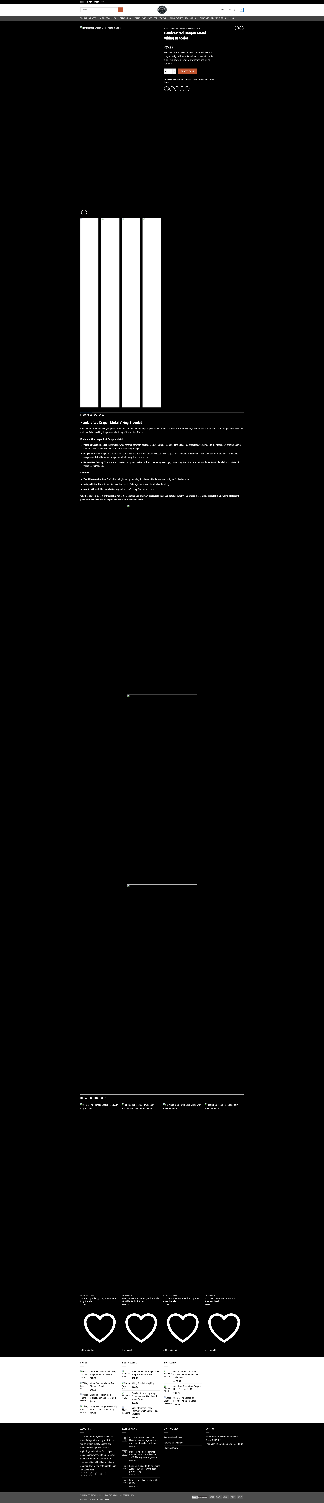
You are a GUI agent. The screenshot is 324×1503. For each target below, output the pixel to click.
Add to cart (187, 71)
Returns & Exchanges (174, 1442)
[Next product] (237, 28)
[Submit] (120, 9)
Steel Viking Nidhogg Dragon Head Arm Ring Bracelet (98, 1300)
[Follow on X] (98, 1474)
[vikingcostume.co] (162, 10)
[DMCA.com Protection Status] (200, 1497)
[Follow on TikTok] (93, 1474)
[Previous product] (241, 28)
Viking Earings (176, 18)
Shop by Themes (178, 28)
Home (166, 28)
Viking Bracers (203, 79)
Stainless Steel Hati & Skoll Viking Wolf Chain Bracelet (181, 1300)
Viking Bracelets (108, 18)
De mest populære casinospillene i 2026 (144, 1481)
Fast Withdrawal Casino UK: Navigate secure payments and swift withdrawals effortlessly (143, 1440)
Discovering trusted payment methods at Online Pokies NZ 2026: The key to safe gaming (143, 1454)
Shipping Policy (171, 1448)
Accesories (190, 18)
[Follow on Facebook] (234, 2)
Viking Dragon (194, 28)
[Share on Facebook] (166, 88)
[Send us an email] (242, 2)
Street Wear (160, 18)
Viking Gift (204, 18)
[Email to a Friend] (176, 88)
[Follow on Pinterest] (103, 1474)
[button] (221, 10)
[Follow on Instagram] (237, 2)
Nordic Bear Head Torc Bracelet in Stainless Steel (220, 1300)
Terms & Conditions (173, 1437)
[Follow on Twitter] (239, 2)
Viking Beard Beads (143, 18)
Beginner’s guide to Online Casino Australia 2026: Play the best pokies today (144, 1469)
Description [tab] (86, 415)
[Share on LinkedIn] (187, 88)
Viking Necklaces (88, 18)
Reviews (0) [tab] (99, 415)
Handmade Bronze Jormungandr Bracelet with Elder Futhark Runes (141, 1300)
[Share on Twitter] (171, 88)
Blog (229, 2)
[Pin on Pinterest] (182, 88)
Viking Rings (125, 18)
